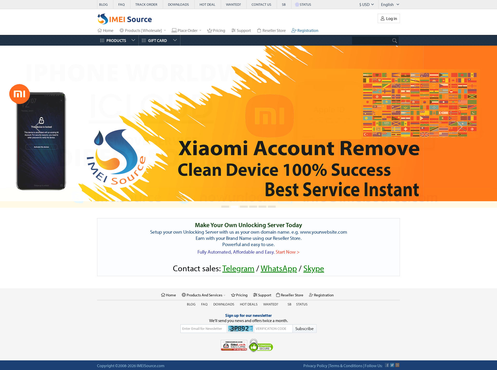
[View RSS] (397, 359)
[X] (392, 359)
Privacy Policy (315, 359)
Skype (313, 261)
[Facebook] (387, 359)
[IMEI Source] (124, 20)
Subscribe (304, 322)
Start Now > (287, 245)
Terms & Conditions (345, 359)
